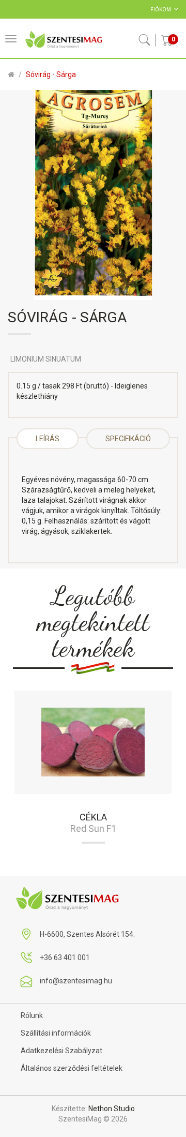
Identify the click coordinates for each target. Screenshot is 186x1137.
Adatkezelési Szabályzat (61, 1050)
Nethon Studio (111, 1108)
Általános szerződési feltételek (71, 1068)
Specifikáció (128, 439)
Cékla (93, 817)
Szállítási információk (56, 1033)
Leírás (47, 439)
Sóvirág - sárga (51, 74)
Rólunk (32, 1015)
